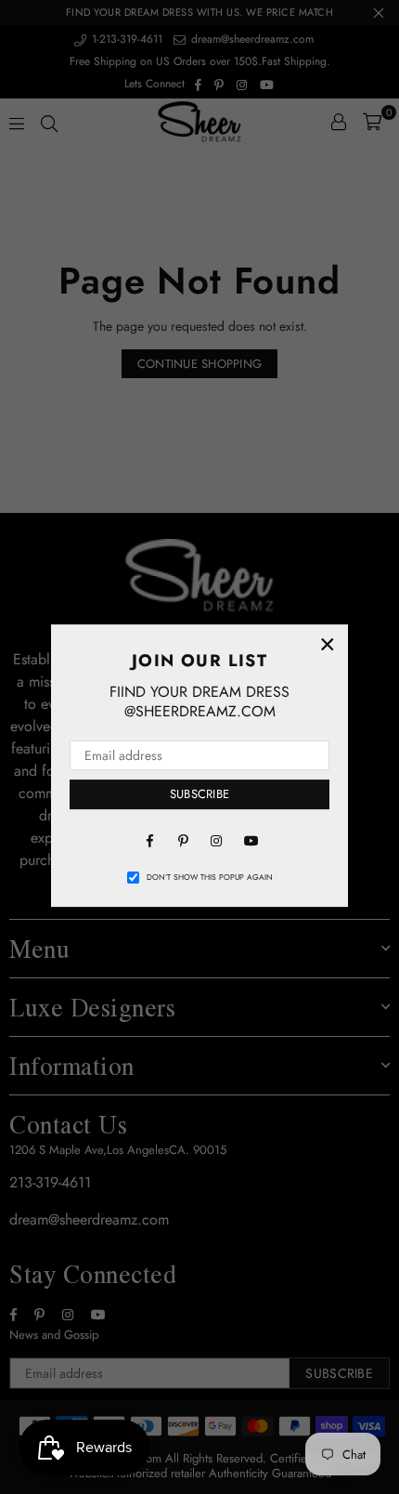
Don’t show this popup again (210, 877)
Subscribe (199, 794)
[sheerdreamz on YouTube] (250, 840)
